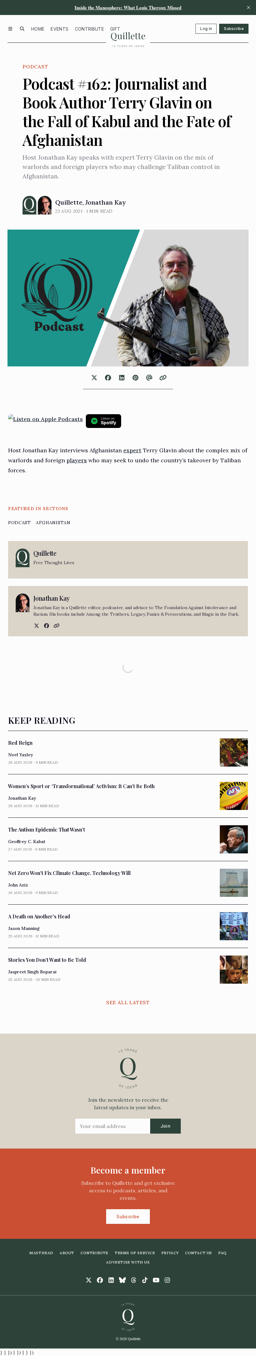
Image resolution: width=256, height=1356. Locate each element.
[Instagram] (167, 1280)
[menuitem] (37, 28)
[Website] (55, 626)
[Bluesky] (122, 1280)
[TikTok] (145, 1280)
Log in (206, 28)
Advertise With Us (128, 1262)
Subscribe (234, 28)
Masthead (41, 1252)
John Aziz (18, 885)
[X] (35, 626)
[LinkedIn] (111, 1280)
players (76, 460)
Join (165, 1126)
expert (132, 450)
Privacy (170, 1252)
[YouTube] (156, 1280)
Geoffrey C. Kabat (26, 841)
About (67, 1252)
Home (37, 29)
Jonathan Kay (105, 202)
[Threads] (133, 1280)
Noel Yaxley (20, 754)
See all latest (128, 1002)
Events (59, 29)
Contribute (89, 29)
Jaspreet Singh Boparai (32, 972)
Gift (115, 29)
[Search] (22, 29)
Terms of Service (135, 1252)
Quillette (68, 202)
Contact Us (198, 1252)
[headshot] (29, 205)
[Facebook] (45, 626)
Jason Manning (24, 928)
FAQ (222, 1252)
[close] (249, 7)
